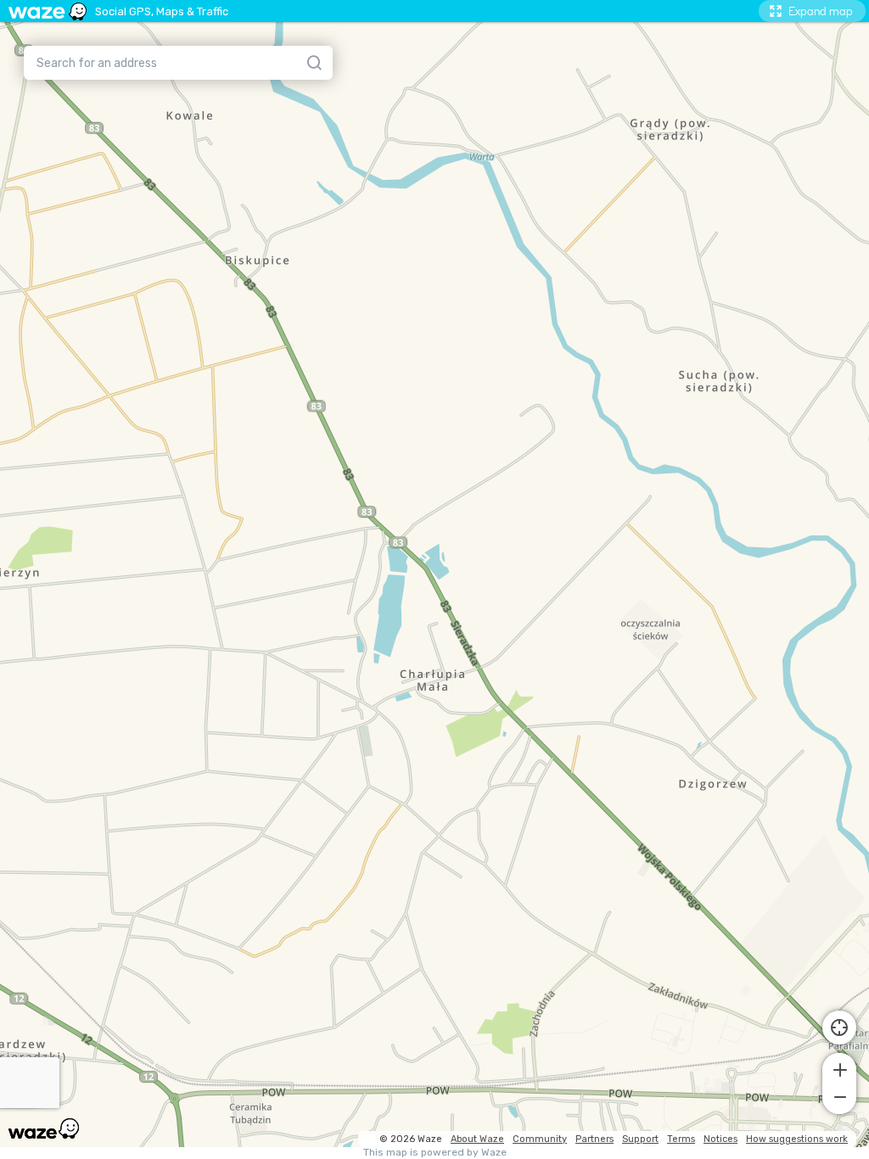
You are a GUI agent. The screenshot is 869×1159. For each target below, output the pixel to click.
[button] (839, 1068)
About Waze (477, 1139)
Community (540, 1139)
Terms (681, 1139)
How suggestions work (797, 1139)
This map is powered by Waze (435, 1152)
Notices (720, 1139)
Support (640, 1139)
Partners (594, 1139)
